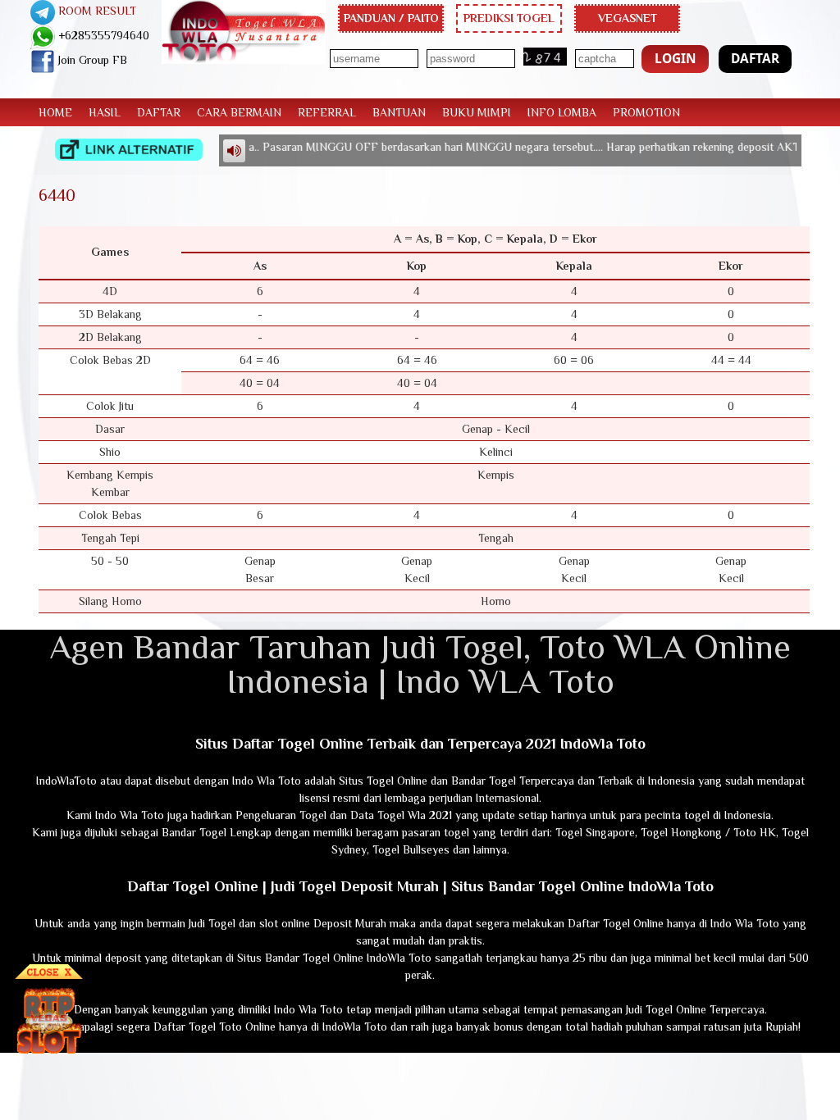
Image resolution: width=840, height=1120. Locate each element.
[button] (675, 59)
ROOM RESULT (95, 10)
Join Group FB (91, 59)
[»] (129, 150)
